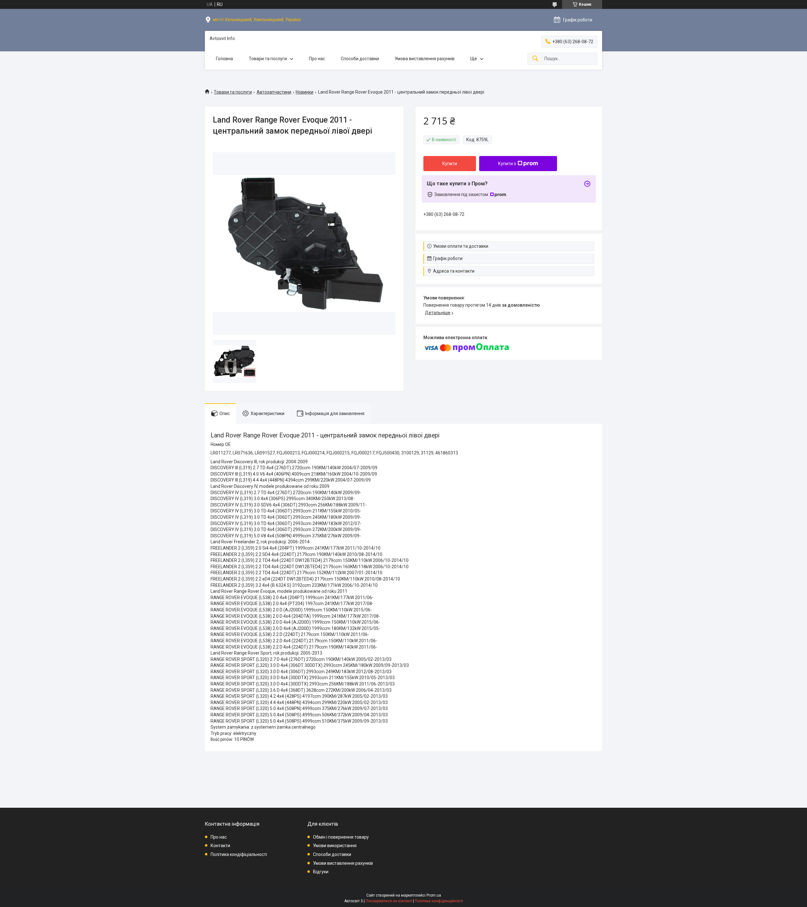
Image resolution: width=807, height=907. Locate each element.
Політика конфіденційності (439, 901)
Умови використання (335, 845)
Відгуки (320, 871)
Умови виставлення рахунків (343, 863)
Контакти (220, 845)
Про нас (317, 58)
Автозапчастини (274, 92)
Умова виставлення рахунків (425, 58)
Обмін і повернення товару (341, 837)
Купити (449, 163)
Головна (224, 58)
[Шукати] (535, 59)
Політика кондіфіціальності (239, 854)
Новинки (304, 92)
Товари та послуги (268, 58)
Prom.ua (434, 895)
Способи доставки (360, 58)
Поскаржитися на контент (389, 901)
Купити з (507, 163)
